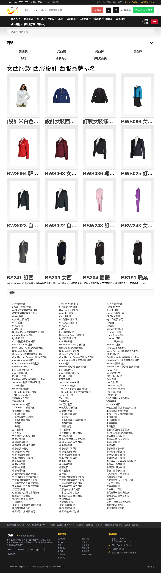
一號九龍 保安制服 (68, 407)
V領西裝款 (111, 401)
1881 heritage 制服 (68, 303)
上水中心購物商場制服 (23, 417)
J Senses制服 (113, 338)
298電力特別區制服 (21, 307)
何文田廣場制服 (67, 505)
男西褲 (99, 51)
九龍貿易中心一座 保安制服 (119, 480)
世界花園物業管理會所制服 (119, 432)
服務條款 (11, 525)
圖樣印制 (118, 525)
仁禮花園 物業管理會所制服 (25, 492)
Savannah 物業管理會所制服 (26, 382)
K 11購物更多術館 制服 (23, 341)
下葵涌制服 (64, 429)
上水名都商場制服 (21, 420)
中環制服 (63, 467)
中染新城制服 (18, 461)
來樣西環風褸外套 (21, 508)
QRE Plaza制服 (114, 376)
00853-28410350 (123, 541)
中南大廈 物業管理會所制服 (72, 439)
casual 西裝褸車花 (115, 313)
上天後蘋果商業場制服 (117, 410)
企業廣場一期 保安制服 (117, 492)
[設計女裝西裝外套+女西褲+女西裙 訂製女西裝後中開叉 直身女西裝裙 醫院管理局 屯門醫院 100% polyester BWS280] (61, 96)
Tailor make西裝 (114, 385)
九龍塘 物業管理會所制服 (24, 480)
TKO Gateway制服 (21, 395)
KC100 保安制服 (114, 341)
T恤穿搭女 (111, 395)
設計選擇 (61, 525)
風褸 (60, 18)
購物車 (127, 10)
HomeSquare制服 (115, 335)
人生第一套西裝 (114, 489)
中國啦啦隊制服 (20, 442)
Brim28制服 (112, 310)
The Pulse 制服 (114, 392)
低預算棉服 (17, 502)
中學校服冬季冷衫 (115, 448)
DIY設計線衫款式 (114, 329)
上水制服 (63, 417)
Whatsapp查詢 (145, 10)
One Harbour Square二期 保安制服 (76, 357)
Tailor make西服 (67, 385)
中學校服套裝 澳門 (68, 451)
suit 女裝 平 (112, 382)
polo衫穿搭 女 (113, 373)
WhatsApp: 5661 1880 (18, 2)
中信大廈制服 (18, 439)
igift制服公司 (18, 338)
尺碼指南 (120, 18)
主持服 (62, 473)
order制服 (64, 363)
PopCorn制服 (65, 376)
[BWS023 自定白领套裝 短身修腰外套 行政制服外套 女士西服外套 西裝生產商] (23, 200)
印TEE (40, 18)
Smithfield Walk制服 (69, 382)
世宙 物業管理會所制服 (117, 429)
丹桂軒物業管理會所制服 (24, 473)
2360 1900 (37, 2)
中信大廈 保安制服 (115, 436)
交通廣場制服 (113, 486)
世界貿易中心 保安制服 (23, 436)
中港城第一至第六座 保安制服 (121, 461)
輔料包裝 (109, 525)
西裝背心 (61, 58)
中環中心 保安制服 (115, 464)
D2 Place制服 (113, 316)
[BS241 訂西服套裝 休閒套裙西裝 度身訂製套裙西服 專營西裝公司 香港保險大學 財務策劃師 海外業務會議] (23, 252)
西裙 (23, 58)
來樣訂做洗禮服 (67, 508)
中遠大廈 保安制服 (115, 470)
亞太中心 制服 (113, 483)
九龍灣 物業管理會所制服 (71, 480)
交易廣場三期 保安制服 (70, 486)
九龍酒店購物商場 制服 (70, 483)
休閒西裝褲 (64, 499)
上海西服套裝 (65, 423)
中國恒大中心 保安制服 (70, 442)
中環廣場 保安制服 (115, 467)
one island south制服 (22, 360)
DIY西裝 (110, 325)
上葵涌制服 (17, 429)
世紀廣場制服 (65, 436)
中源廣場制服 (65, 464)
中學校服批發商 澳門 (69, 455)
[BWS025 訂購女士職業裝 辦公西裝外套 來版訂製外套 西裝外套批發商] (138, 147)
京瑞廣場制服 (18, 489)
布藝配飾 (97, 18)
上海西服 (16, 423)
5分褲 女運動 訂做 (68, 307)
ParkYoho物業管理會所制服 (72, 366)
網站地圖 (150, 567)
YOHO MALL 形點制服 (23, 407)
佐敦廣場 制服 (66, 502)
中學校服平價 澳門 (115, 451)
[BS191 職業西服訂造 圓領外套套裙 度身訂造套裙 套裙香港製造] (138, 252)
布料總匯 (51, 525)
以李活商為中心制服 (69, 492)
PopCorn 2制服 (19, 376)
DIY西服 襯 (17, 325)
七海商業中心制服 (21, 410)
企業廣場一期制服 (21, 495)
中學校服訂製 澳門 (68, 458)
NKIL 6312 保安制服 (69, 351)
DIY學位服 (17, 322)
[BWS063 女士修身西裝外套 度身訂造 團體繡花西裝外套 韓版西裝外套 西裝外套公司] (61, 147)
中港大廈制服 (18, 464)
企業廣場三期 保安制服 (70, 495)
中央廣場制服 (65, 445)
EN (154, 21)
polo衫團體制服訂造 (69, 373)
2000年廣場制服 (114, 303)
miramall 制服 (113, 344)
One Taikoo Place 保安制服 (25, 363)
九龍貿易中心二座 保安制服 (25, 483)
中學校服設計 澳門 (115, 458)
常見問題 (80, 525)
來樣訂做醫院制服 (115, 508)
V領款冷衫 (64, 401)
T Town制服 (18, 385)
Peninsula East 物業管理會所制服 (122, 366)
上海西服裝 (111, 423)
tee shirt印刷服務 (20, 388)
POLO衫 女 (112, 370)
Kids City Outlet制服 (22, 344)
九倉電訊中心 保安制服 (117, 473)
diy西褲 (63, 329)
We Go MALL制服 (21, 404)
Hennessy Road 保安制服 (72, 335)
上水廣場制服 (113, 420)
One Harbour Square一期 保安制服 (29, 357)
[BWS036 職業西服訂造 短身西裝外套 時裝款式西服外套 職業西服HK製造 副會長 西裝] (99, 147)
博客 (44, 525)
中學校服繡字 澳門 (115, 455)
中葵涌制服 (64, 470)
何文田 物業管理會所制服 (118, 502)
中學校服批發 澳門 (21, 455)
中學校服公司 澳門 (68, 448)
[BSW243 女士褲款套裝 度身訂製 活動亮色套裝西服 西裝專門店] (138, 200)
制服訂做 (28, 18)
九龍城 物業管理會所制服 (71, 477)
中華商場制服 (18, 470)
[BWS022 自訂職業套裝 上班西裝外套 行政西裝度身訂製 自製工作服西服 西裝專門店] (61, 200)
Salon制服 (111, 379)
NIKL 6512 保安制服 (116, 347)
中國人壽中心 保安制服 (117, 439)
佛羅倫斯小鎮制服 (115, 505)
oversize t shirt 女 (21, 366)
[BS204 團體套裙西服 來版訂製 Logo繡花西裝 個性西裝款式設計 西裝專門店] (99, 252)
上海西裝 (16, 426)
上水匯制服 (111, 417)
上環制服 (110, 426)
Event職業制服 (66, 332)
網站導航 (36, 525)
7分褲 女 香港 (113, 307)
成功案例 (15, 24)
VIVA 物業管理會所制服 (117, 398)
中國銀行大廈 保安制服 (23, 445)
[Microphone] (108, 10)
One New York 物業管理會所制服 (122, 360)
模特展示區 (29, 24)
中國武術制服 (113, 442)
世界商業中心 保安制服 (70, 432)
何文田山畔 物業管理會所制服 (27, 505)
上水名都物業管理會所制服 (72, 420)
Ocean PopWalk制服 (69, 354)
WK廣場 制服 (65, 404)
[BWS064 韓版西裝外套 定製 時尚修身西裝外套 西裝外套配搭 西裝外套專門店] (23, 147)
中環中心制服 (18, 467)
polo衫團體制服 (20, 373)
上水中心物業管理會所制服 (119, 414)
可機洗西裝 (99, 58)
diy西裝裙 (17, 329)
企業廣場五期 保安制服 (117, 495)
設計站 (127, 525)
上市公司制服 (18, 414)
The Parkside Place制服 (24, 392)
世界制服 (16, 432)
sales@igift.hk (53, 2)
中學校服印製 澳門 (21, 451)
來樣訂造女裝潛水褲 (69, 511)
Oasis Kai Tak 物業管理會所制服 (122, 351)
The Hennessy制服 (115, 388)
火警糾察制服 (18, 303)
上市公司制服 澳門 (68, 414)
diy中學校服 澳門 (20, 319)
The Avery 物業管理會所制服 (73, 388)
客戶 (28, 525)
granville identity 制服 (22, 335)
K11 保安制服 (65, 341)
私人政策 (20, 525)
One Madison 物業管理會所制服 (75, 360)
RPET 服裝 (64, 379)
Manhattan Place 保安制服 (72, 344)
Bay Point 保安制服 (68, 310)
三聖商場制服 (65, 410)
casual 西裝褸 (66, 313)
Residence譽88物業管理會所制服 (28, 379)
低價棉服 (110, 499)
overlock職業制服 (115, 363)
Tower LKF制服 (66, 395)
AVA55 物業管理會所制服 (24, 310)
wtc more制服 (113, 404)
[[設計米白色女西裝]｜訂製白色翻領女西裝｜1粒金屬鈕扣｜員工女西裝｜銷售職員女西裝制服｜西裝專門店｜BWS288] (23, 96)
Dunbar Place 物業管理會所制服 (28, 332)
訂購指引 (90, 525)
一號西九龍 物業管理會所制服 (121, 407)
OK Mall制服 (112, 354)
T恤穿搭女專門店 (20, 398)
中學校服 (110, 445)
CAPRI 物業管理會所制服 (24, 313)
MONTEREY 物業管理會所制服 (27, 347)
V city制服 (64, 398)
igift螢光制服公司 (67, 338)
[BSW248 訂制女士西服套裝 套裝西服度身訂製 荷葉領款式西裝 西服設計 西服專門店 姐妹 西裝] (99, 200)
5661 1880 (126, 545)
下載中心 (41, 24)
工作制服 (84, 18)
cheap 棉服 (17, 316)
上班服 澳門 (65, 426)
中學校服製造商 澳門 (22, 458)
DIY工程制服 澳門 (68, 322)
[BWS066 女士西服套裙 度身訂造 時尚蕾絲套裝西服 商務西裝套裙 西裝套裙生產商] (138, 96)
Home (12, 32)
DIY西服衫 (64, 325)
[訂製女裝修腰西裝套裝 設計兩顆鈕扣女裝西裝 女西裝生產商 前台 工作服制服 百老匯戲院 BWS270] (99, 96)
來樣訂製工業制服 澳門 (23, 511)
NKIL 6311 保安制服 (22, 351)
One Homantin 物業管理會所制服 (122, 357)
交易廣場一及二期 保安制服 (25, 486)
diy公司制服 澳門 (114, 319)
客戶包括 (70, 525)
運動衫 (51, 18)
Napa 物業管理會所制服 (71, 347)
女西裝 (61, 51)
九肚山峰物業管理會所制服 (25, 477)
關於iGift (15, 18)
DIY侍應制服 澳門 (68, 319)
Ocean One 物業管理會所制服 (27, 354)
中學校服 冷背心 (20, 448)
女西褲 (137, 51)
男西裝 (23, 51)
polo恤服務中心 (67, 370)
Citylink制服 (65, 316)
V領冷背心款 (18, 401)
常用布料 (99, 525)
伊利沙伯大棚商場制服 (23, 499)
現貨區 (108, 18)
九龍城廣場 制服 (114, 477)
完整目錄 (146, 21)
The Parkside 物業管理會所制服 (75, 392)
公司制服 (71, 18)
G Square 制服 (113, 332)
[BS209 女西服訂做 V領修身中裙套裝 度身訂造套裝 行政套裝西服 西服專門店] (61, 252)
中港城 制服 (65, 461)
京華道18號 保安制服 (69, 489)
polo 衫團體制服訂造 (22, 370)
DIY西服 (110, 322)
